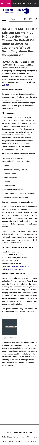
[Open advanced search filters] (30, 19)
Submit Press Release (10, 437)
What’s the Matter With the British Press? (19, 3)
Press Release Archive (23, 432)
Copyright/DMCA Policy (12, 441)
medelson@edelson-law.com (18, 266)
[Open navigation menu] (4, 19)
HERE (6, 85)
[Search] (25, 19)
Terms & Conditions (29, 437)
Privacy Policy (30, 441)
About (9, 432)
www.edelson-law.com (15, 269)
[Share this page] (35, 19)
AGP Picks (5, 3)
